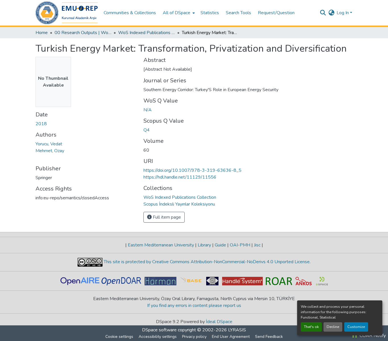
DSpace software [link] (159, 330)
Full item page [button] (166, 217)
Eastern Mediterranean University (161, 245)
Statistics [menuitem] (210, 13)
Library (204, 245)
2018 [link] (41, 124)
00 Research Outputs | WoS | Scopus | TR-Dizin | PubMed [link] (83, 33)
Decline (333, 326)
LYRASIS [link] (237, 330)
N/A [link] (147, 110)
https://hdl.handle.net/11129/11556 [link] (179, 177)
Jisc (257, 245)
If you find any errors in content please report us (194, 305)
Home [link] (42, 33)
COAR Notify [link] (372, 335)
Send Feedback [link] (269, 336)
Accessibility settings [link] (158, 336)
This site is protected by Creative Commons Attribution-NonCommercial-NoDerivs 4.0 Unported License (206, 262)
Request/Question (276, 13)
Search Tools (238, 13)
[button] (67, 12)
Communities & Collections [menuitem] (130, 13)
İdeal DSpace (219, 322)
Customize (356, 326)
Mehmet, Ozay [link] (50, 151)
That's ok (311, 326)
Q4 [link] (146, 130)
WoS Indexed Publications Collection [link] (146, 33)
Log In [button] (343, 13)
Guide (220, 245)
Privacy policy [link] (194, 336)
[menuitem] (178, 13)
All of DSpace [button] (176, 13)
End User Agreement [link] (231, 336)
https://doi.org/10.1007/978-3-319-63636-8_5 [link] (192, 170)
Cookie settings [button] (119, 336)
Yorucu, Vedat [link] (49, 144)
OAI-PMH (240, 245)
